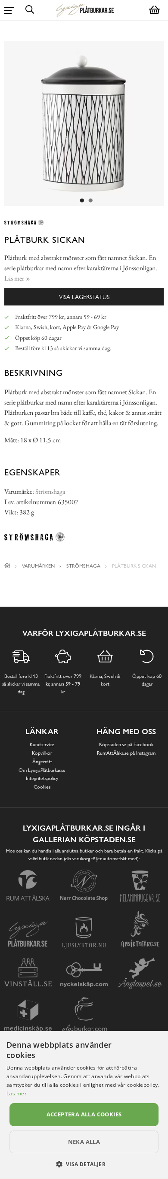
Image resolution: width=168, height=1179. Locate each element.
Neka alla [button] (84, 1142)
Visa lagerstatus (84, 296)
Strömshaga (50, 491)
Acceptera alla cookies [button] (84, 1114)
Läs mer (16, 1093)
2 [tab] (90, 200)
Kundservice (42, 744)
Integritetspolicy (42, 778)
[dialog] (84, 1105)
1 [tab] (82, 200)
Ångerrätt (42, 762)
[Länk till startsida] (7, 566)
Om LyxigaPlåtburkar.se (42, 770)
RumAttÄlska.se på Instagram (126, 753)
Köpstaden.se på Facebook (126, 744)
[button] (84, 1164)
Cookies (42, 787)
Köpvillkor (42, 753)
